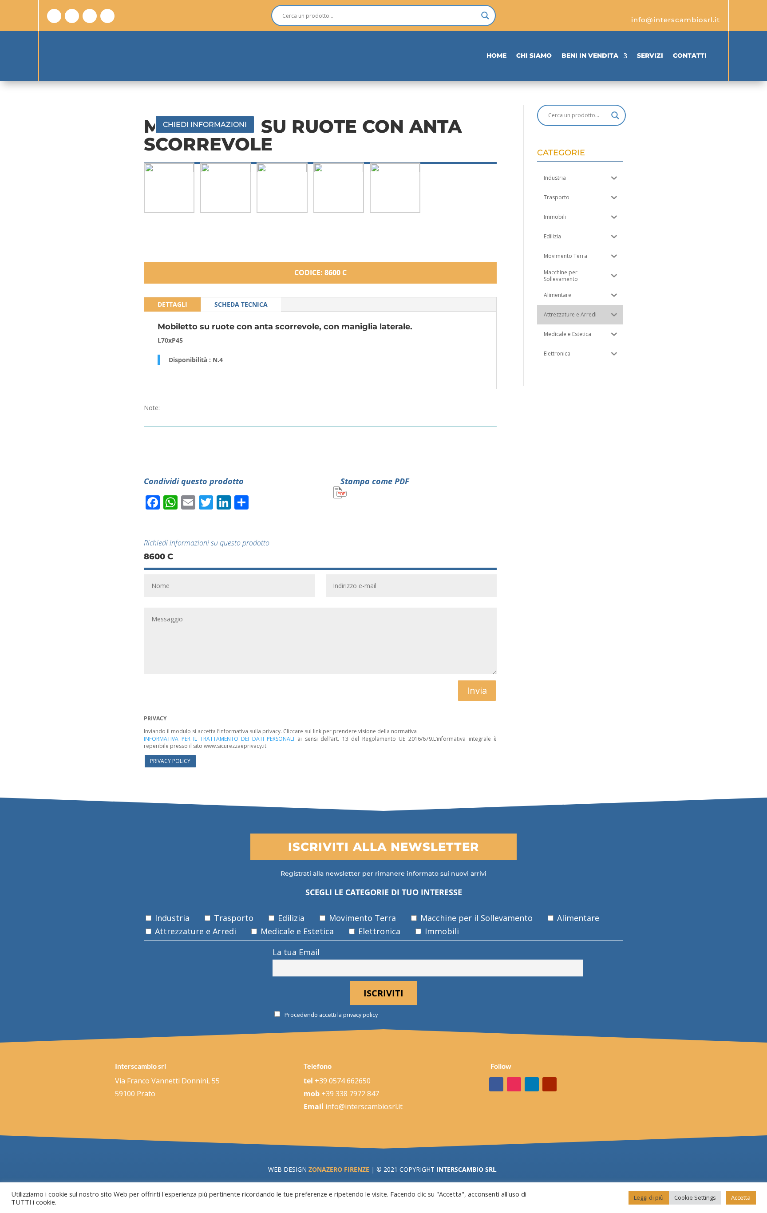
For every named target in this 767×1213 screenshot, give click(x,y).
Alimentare (577, 918)
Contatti (690, 55)
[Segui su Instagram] (72, 16)
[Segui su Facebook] (54, 16)
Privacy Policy (170, 761)
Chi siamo (534, 55)
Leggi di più (649, 1197)
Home (496, 55)
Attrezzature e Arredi (194, 931)
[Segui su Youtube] (107, 16)
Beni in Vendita (589, 55)
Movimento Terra (361, 918)
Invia (477, 690)
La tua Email (296, 952)
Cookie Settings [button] (695, 1197)
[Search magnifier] (485, 15)
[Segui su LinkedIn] (90, 16)
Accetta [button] (741, 1197)
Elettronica (378, 931)
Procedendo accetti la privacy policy (330, 1015)
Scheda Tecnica (241, 304)
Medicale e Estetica (296, 931)
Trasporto (232, 918)
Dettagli (172, 304)
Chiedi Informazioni (205, 124)
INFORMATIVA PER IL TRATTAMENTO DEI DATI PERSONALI (219, 739)
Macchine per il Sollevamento (475, 918)
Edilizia (290, 918)
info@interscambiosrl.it (364, 1106)
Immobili (441, 931)
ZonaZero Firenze (338, 1169)
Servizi (650, 55)
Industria (171, 918)
